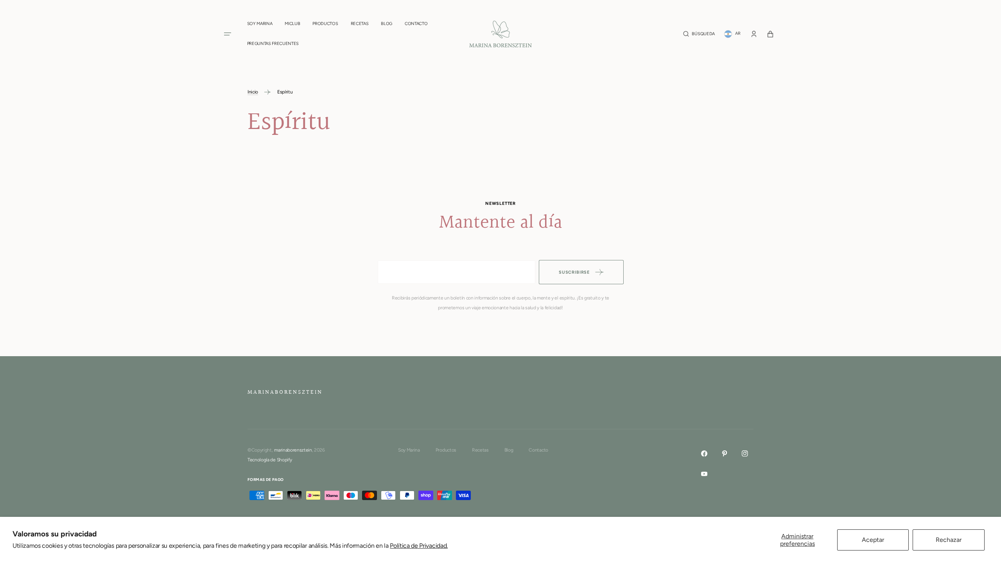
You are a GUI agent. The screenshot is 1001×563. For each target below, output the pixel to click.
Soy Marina (409, 450)
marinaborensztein (293, 450)
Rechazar (949, 539)
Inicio (253, 92)
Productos (446, 450)
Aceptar (873, 539)
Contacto (538, 450)
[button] (698, 34)
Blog (508, 450)
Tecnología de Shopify (270, 460)
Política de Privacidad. (419, 545)
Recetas (480, 450)
